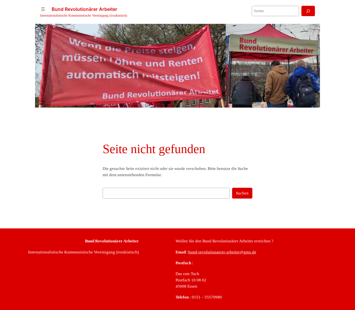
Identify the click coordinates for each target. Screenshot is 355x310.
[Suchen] (308, 11)
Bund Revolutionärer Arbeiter (84, 9)
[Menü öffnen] (43, 9)
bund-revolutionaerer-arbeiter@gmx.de (222, 252)
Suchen (242, 193)
